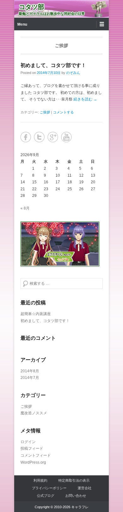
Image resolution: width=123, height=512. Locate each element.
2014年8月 (29, 371)
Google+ (53, 137)
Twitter (39, 137)
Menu (22, 24)
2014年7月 (29, 377)
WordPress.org (33, 462)
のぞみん (73, 73)
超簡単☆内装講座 (35, 314)
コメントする (63, 112)
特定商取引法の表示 (74, 480)
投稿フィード (31, 448)
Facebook (25, 137)
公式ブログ (45, 495)
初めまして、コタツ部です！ (53, 65)
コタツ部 (31, 6)
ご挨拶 (45, 112)
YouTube (66, 137)
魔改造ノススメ (33, 413)
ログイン (28, 442)
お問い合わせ (75, 495)
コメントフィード (35, 455)
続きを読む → (85, 99)
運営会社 (84, 488)
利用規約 (40, 480)
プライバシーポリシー (49, 488)
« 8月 (25, 208)
